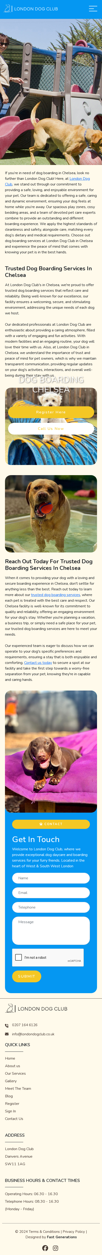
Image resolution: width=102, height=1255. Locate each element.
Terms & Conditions (44, 1231)
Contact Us (14, 1118)
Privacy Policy (74, 1231)
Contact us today (38, 662)
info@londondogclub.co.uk (33, 1034)
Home (10, 1058)
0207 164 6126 (24, 1025)
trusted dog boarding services (55, 594)
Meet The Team (18, 1088)
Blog (9, 1096)
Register (12, 1103)
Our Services (15, 1073)
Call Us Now (51, 428)
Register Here (51, 412)
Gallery (11, 1081)
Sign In (10, 1111)
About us (12, 1066)
